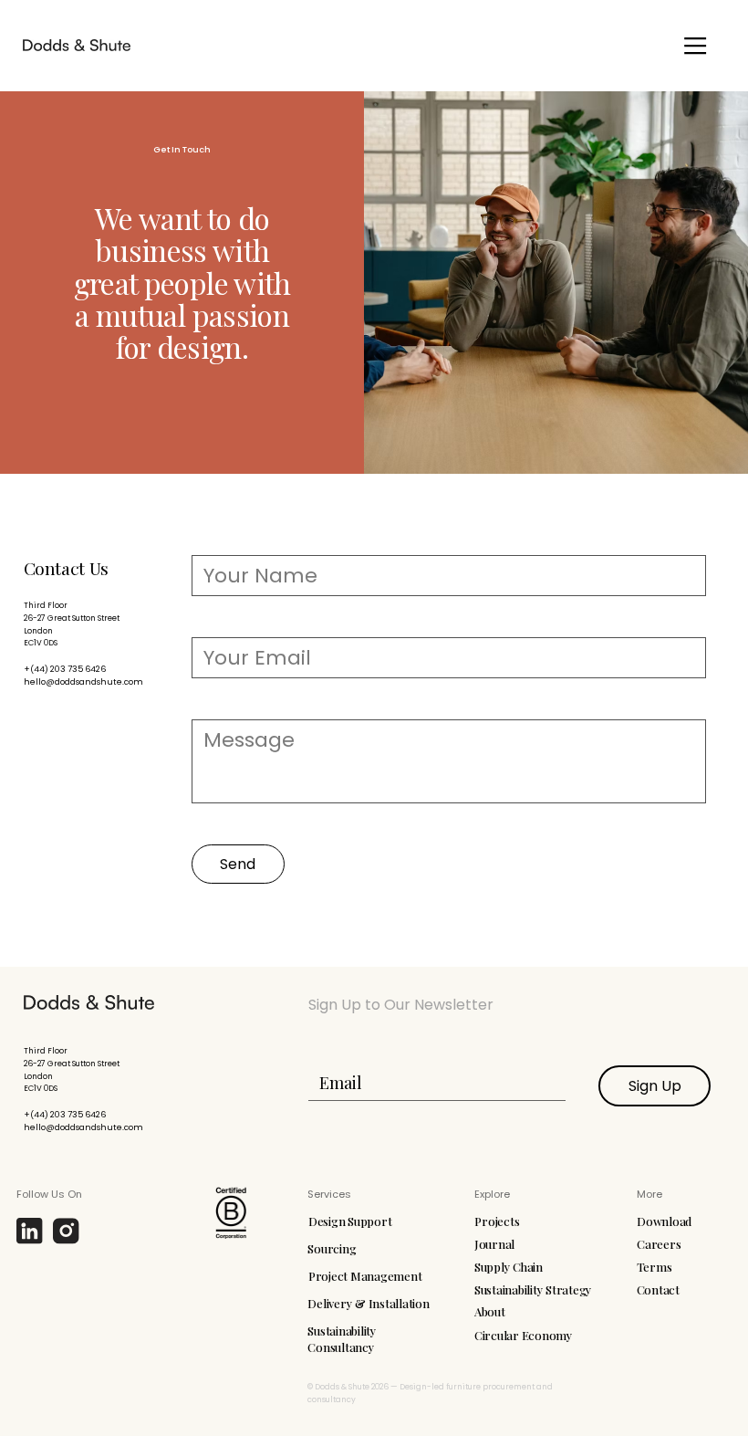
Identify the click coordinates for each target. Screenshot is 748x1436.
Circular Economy (523, 1335)
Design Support (349, 1221)
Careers (658, 1244)
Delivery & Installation (368, 1303)
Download (664, 1221)
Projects (496, 1221)
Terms (654, 1266)
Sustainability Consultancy (341, 1339)
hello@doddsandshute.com (83, 681)
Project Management (364, 1276)
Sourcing (331, 1248)
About (489, 1311)
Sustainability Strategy (533, 1289)
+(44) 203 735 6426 (65, 669)
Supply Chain (508, 1266)
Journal (494, 1244)
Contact (658, 1289)
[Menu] (695, 45)
